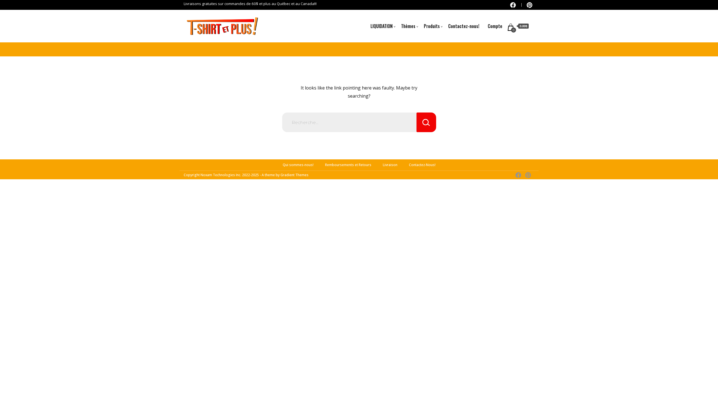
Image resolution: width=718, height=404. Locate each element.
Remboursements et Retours (348, 164)
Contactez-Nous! (422, 164)
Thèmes (408, 26)
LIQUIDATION (381, 26)
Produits (432, 26)
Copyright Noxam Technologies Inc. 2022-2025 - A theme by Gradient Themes (246, 175)
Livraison (390, 164)
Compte (495, 26)
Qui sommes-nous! (298, 164)
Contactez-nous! (463, 26)
